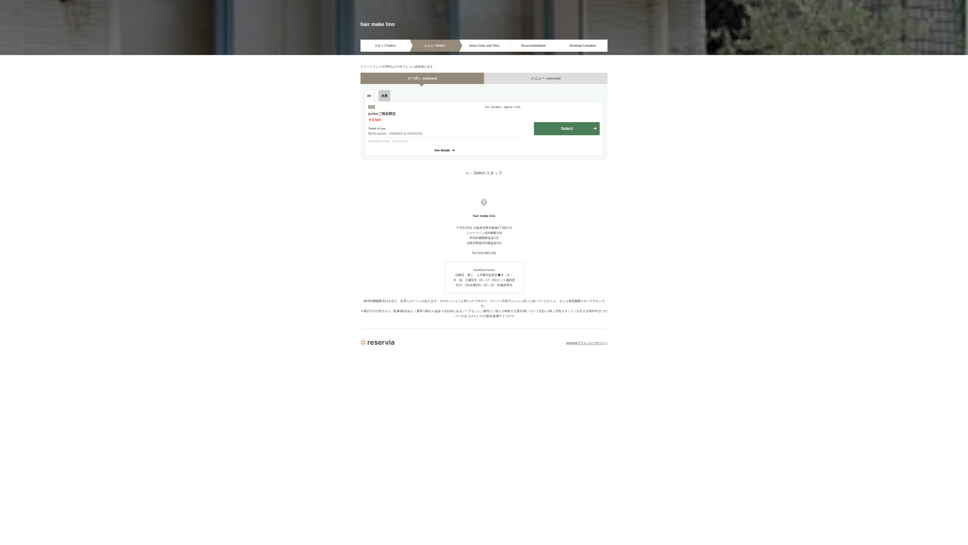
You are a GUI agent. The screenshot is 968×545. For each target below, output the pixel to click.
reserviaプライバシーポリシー (587, 343)
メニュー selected (546, 78)
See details (442, 150)
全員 (384, 95)
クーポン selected (422, 78)
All (369, 96)
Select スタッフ (488, 173)
